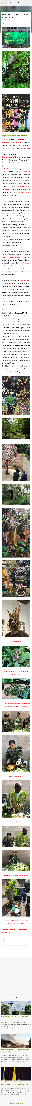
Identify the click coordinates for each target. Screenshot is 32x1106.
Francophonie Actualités (13, 3)
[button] (3, 23)
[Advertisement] (16, 975)
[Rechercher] (29, 3)
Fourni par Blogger (17, 1103)
